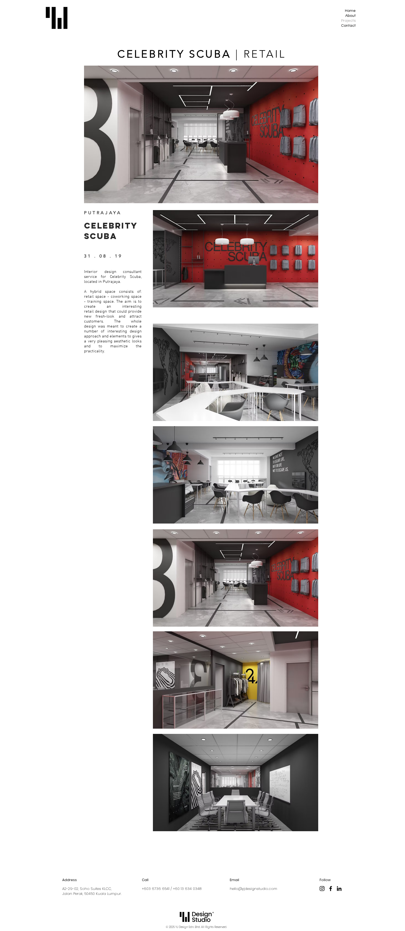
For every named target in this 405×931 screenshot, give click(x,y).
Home (350, 11)
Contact (348, 26)
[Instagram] (322, 888)
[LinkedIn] (339, 888)
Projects (348, 21)
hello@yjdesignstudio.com (253, 888)
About (350, 16)
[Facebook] (330, 888)
